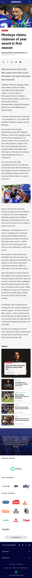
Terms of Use (12, 564)
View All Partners (16, 537)
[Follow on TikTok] (19, 545)
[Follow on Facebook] (22, 545)
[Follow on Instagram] (29, 545)
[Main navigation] (2, 2)
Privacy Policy (20, 564)
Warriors (5, 30)
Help (10, 568)
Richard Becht (7, 52)
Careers (6, 568)
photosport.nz (21, 52)
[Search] (30, 2)
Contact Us (15, 568)
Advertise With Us (23, 568)
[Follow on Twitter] (26, 545)
